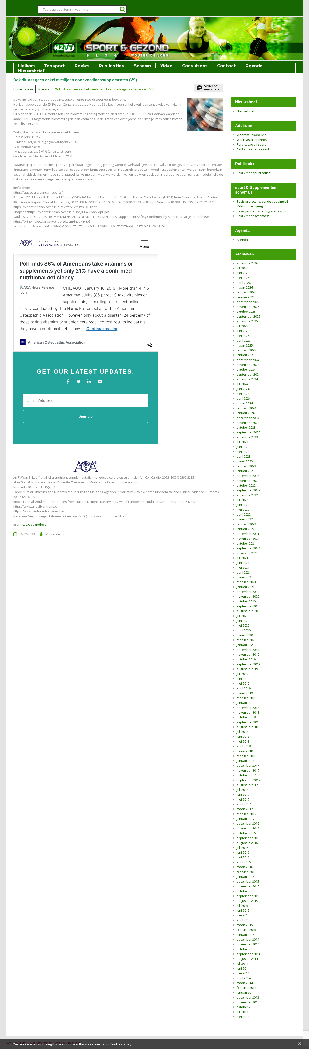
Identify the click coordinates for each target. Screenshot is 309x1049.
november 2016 (248, 828)
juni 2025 (243, 331)
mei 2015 (243, 915)
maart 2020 (245, 635)
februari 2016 (246, 872)
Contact (226, 65)
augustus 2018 (247, 727)
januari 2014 (245, 992)
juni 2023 (243, 447)
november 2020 (248, 596)
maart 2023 (245, 461)
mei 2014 (243, 973)
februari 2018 (246, 756)
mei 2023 (243, 451)
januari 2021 (245, 587)
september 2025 (248, 316)
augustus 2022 (247, 495)
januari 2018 (245, 760)
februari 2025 (246, 350)
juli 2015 (242, 905)
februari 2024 (246, 408)
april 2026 (244, 282)
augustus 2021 (247, 553)
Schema (142, 65)
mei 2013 (243, 1016)
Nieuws (43, 89)
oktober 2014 (246, 949)
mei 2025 (243, 335)
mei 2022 (243, 509)
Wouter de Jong (56, 534)
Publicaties (111, 65)
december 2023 (248, 418)
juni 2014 (243, 968)
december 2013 (248, 997)
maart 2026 (245, 287)
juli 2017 (242, 789)
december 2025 (248, 302)
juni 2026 (243, 273)
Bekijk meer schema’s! (253, 216)
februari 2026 (246, 292)
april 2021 (244, 572)
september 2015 (248, 896)
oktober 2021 (246, 543)
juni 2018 (243, 736)
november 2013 (248, 1002)
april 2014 (244, 978)
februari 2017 (246, 814)
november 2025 (248, 307)
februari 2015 (246, 930)
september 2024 (248, 374)
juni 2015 (243, 910)
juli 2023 (242, 442)
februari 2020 (246, 640)
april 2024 (244, 398)
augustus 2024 (247, 379)
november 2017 (248, 770)
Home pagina (23, 89)
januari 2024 (245, 413)
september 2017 (248, 780)
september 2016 (248, 838)
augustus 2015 (247, 901)
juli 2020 (242, 616)
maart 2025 (245, 345)
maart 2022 (245, 519)
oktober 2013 (246, 1007)
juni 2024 (243, 389)
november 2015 (248, 886)
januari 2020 (245, 645)
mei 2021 (243, 567)
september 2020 (248, 606)
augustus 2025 (247, 321)
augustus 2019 (247, 669)
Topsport (54, 65)
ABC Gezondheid (34, 524)
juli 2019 (242, 674)
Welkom (26, 65)
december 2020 (248, 591)
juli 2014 (242, 963)
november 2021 (248, 538)
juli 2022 (242, 500)
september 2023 (248, 432)
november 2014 (248, 944)
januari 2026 (245, 297)
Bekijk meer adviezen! (253, 149)
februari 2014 (246, 987)
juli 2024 (242, 384)
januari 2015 (245, 934)
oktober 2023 (246, 427)
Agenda (254, 65)
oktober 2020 (246, 601)
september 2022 (248, 490)
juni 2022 (243, 505)
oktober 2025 (246, 311)
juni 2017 (243, 794)
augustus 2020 (247, 611)
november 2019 (248, 654)
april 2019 (244, 688)
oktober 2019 (246, 659)
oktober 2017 (246, 775)
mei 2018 (243, 741)
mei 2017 (243, 799)
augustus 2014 (247, 959)
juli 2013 (242, 1012)
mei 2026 (243, 278)
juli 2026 (242, 268)
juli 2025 (242, 326)
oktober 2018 (246, 717)
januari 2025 (245, 355)
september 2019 (248, 664)
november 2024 (248, 364)
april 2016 (244, 862)
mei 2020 (243, 625)
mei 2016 (243, 857)
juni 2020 (243, 620)
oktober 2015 (246, 891)
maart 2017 (245, 809)
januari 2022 (245, 529)
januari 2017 (245, 818)
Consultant (195, 65)
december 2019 (248, 649)
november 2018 (248, 712)
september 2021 (248, 548)
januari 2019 (245, 703)
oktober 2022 (246, 485)
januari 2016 (245, 876)
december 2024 (248, 360)
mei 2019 (243, 683)
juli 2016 (242, 847)
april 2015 (244, 920)
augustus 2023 (247, 437)
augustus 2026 (247, 263)
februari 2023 (246, 466)
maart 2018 (245, 751)
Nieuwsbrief (31, 70)
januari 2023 (245, 471)
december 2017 (248, 765)
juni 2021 (243, 562)
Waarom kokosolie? (251, 135)
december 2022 (248, 476)
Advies (82, 65)
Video (166, 65)
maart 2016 (245, 867)
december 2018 (248, 707)
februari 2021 (246, 582)
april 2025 (244, 340)
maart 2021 (245, 577)
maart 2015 (245, 925)
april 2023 (244, 456)
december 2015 (248, 881)
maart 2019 (245, 693)
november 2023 (248, 422)
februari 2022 (246, 524)
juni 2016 (243, 852)
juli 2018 (242, 732)
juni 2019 (243, 678)
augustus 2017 (247, 785)
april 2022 (244, 514)
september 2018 (248, 722)
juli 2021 (242, 558)
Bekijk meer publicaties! (254, 173)
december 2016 (248, 823)
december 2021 (248, 534)
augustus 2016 (247, 843)
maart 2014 (245, 983)
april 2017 (244, 804)
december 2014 (248, 939)
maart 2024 (245, 403)
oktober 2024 (246, 369)
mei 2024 (243, 393)
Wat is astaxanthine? (252, 139)
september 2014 (248, 954)
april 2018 (244, 746)
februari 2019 (246, 698)
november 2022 (248, 480)
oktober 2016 (246, 833)
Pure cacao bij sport (251, 144)
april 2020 (244, 630)
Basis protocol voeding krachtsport (262, 211)
